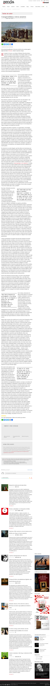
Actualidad (23, 6)
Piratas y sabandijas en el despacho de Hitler (19, 504)
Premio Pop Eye (46, 678)
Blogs (28, 6)
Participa (31, 678)
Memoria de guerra (25, 431)
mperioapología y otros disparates (21, 163)
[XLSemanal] (46, 2)
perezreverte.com (14, 446)
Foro (42, 6)
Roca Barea (24, 18)
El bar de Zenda (42, 634)
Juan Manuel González (19, 530)
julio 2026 (38, 654)
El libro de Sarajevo (43, 644)
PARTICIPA (38, 0)
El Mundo (10, 50)
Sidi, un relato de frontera (7, 432)
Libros (17, 6)
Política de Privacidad (24, 678)
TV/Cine (32, 6)
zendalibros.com (18, 552)
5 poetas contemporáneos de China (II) (18, 551)
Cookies (29, 678)
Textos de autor (9, 9)
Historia (12, 6)
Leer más (11, 501)
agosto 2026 (38, 652)
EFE (15, 604)
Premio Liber (42, 678)
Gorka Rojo (17, 482)
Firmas (4, 6)
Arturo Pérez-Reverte (10, 18)
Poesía (8, 6)
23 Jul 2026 (41, 647)
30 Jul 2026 (41, 641)
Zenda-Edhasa (37, 6)
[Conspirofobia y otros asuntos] (16, 32)
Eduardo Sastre (17, 578)
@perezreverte (19, 446)
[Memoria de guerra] (25, 429)
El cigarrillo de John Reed (16, 432)
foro (6, 455)
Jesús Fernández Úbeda (19, 505)
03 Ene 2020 (3, 18)
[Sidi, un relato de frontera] (8, 429)
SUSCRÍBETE (35, 0)
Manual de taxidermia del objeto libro (17, 480)
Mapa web (34, 678)
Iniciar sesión (29, 465)
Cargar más (16, 673)
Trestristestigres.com (14, 678)
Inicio (2, 9)
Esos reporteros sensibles (44, 638)
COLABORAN (30, 0)
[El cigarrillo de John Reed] (17, 429)
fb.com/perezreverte (25, 446)
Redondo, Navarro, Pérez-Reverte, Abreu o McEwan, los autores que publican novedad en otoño (19, 601)
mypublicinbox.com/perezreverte (8, 447)
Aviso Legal (19, 678)
